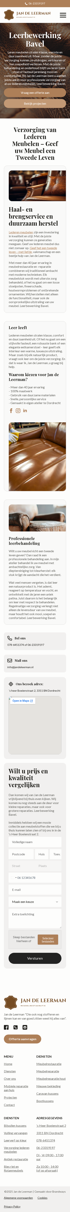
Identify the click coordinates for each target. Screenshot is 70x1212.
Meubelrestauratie (48, 1064)
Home (8, 1064)
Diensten (10, 1071)
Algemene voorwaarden (18, 1197)
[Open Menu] (63, 15)
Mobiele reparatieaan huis (16, 1088)
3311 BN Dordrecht (49, 1133)
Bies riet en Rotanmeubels (13, 1168)
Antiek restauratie (16, 1159)
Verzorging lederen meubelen (16, 1149)
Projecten (10, 1097)
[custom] (6, 1027)
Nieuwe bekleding (48, 1086)
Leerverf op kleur (15, 1140)
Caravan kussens (47, 1093)
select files (48, 940)
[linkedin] (25, 410)
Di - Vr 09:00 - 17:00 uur (49, 1157)
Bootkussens (45, 1101)
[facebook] (11, 410)
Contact (9, 1105)
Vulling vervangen (15, 1133)
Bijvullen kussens (15, 1125)
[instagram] (18, 410)
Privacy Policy (12, 1206)
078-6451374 (45, 1140)
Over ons (10, 1078)
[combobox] (13, 877)
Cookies (42, 1197)
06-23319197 (45, 1147)
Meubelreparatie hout (51, 1078)
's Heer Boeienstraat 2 (51, 1125)
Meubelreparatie (47, 1071)
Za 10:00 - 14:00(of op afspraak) (47, 1168)
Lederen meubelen (21, 232)
